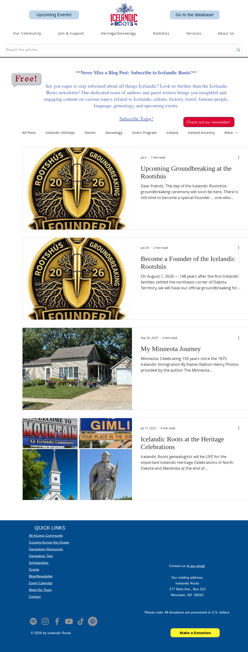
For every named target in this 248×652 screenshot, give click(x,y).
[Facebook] (57, 621)
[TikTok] (80, 621)
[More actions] (240, 157)
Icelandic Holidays (60, 132)
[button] (118, 33)
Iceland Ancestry (201, 132)
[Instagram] (45, 621)
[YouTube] (69, 621)
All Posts (29, 132)
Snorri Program (144, 132)
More (229, 132)
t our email (196, 566)
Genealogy (113, 132)
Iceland (172, 132)
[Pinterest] (92, 621)
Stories (90, 132)
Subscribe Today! (136, 118)
